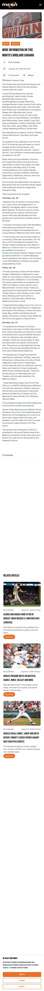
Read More (9, 637)
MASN (5, 44)
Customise (22, 980)
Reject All (22, 987)
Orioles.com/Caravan (11, 253)
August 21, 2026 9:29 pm (31, 610)
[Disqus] (22, 485)
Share (30, 75)
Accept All (22, 974)
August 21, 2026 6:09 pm (31, 671)
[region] (22, 973)
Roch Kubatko (14, 62)
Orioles (15, 44)
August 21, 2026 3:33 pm (31, 729)
